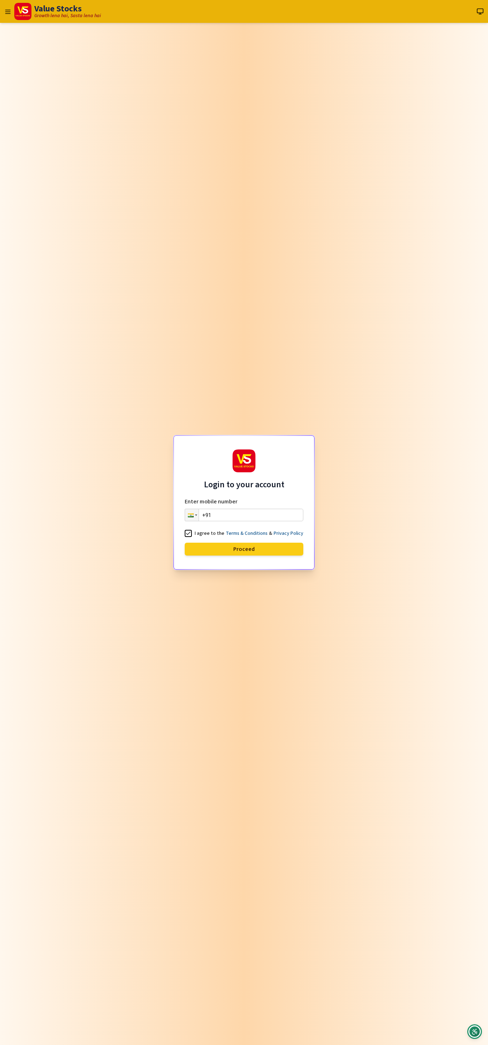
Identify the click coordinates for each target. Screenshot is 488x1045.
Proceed (244, 549)
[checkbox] (188, 533)
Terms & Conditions (247, 533)
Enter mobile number (211, 501)
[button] (192, 515)
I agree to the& (249, 534)
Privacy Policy (288, 533)
